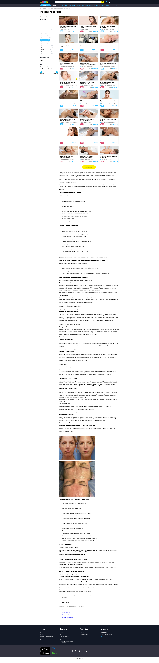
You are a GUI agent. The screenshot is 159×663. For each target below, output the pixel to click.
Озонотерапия (45, 41)
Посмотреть (63, 23)
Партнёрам (82, 632)
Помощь (62, 632)
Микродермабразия (46, 23)
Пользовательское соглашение (46, 636)
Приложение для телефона (65, 638)
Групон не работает (44, 639)
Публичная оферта (84, 634)
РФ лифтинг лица (45, 25)
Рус (116, 1)
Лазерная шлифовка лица (47, 47)
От (40, 66)
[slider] (41, 72)
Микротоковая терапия (47, 45)
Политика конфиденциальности (46, 638)
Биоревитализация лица (47, 27)
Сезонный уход (45, 31)
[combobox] (78, 2)
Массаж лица (45, 39)
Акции (54, 5)
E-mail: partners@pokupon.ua (106, 634)
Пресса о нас (43, 632)
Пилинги (44, 33)
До (47, 66)
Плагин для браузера (64, 636)
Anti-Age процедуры (46, 21)
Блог (61, 639)
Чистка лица (45, 35)
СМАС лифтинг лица (46, 49)
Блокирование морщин (46, 29)
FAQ (61, 634)
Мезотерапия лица (46, 37)
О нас (41, 634)
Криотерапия (44, 43)
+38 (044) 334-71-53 (104, 632)
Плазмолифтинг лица (46, 51)
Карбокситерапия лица (47, 53)
